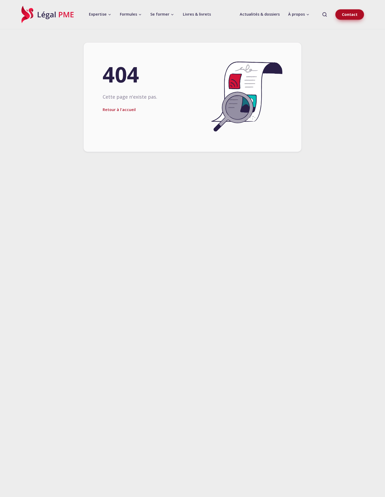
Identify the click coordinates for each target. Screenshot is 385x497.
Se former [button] (160, 14)
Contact (349, 14)
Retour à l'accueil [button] (119, 109)
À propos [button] (297, 14)
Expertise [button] (98, 14)
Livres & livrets (197, 14)
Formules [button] (129, 14)
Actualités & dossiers (260, 14)
